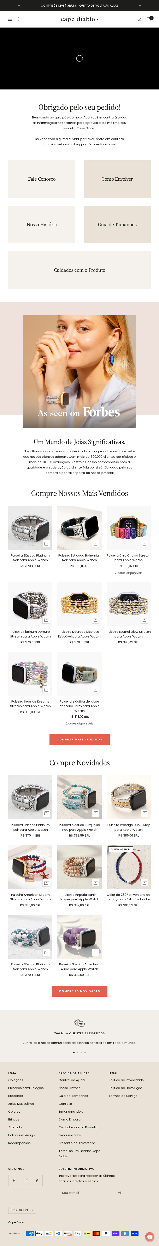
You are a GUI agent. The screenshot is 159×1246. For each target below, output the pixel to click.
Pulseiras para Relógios (26, 1088)
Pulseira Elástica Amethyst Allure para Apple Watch (79, 966)
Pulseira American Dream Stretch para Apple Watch (30, 897)
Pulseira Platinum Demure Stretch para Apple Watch (30, 634)
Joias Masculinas (21, 1103)
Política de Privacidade (126, 1080)
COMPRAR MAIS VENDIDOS (79, 739)
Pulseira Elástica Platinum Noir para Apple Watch (30, 557)
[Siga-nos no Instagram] (25, 1180)
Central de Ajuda (72, 1080)
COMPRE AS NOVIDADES (79, 991)
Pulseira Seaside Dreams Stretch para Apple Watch (30, 703)
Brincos (13, 1119)
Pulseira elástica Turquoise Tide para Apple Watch (79, 827)
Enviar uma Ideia (71, 1111)
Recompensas (19, 1143)
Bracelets (15, 1096)
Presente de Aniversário (77, 1143)
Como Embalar (70, 1119)
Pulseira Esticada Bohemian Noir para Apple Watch (79, 557)
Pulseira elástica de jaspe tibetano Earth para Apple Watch (79, 706)
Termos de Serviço (123, 1096)
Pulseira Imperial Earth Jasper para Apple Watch (79, 897)
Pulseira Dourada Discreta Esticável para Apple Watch (79, 634)
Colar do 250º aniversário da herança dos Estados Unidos (129, 897)
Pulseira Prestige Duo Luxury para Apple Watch (128, 827)
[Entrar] (140, 19)
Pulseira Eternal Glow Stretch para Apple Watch (129, 634)
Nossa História (70, 1088)
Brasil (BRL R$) (20, 1210)
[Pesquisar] (19, 19)
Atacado (15, 1127)
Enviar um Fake (70, 1135)
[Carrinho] (149, 19)
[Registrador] (120, 1192)
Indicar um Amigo (21, 1135)
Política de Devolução (125, 1088)
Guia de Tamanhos (73, 1096)
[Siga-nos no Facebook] (14, 1180)
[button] (149, 1236)
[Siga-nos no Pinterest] (36, 1180)
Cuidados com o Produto (78, 1127)
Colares (14, 1111)
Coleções (15, 1080)
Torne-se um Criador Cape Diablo (79, 1153)
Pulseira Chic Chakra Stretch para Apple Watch (129, 557)
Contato (65, 1103)
